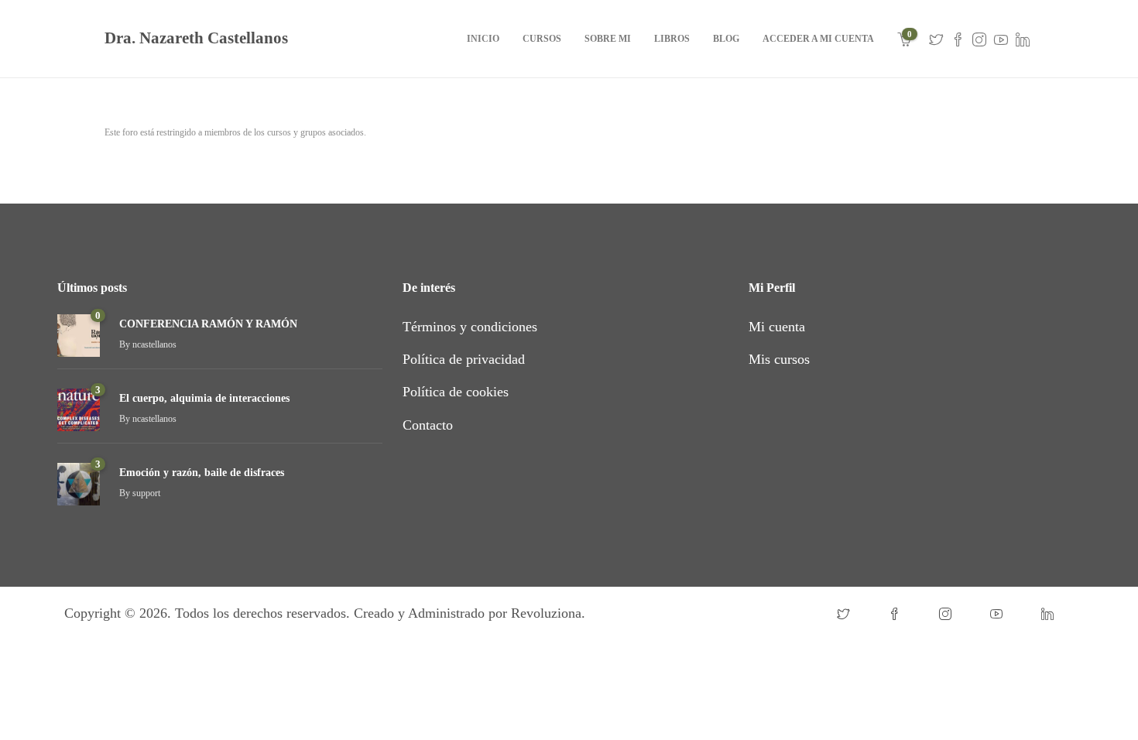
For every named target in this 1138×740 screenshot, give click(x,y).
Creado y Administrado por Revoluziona (467, 613)
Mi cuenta (777, 326)
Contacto (428, 425)
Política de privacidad (464, 359)
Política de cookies (456, 391)
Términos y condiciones (470, 326)
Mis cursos (779, 359)
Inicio (483, 38)
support (146, 493)
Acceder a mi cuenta (818, 38)
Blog (726, 38)
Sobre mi (607, 38)
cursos (542, 38)
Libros (672, 38)
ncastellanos (154, 344)
